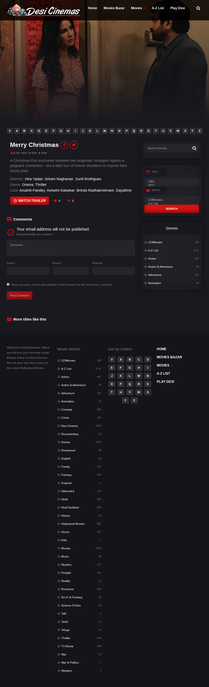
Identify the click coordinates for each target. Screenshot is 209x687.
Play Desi (177, 8)
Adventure (154, 274)
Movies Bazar (114, 8)
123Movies (155, 242)
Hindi (64, 499)
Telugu (65, 630)
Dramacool (68, 450)
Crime (65, 417)
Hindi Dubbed (70, 507)
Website (97, 263)
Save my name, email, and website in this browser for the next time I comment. (62, 284)
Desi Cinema (69, 425)
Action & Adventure (160, 266)
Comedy (66, 409)
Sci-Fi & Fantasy (71, 597)
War (63, 654)
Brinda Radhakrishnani (95, 190)
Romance (67, 589)
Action (152, 258)
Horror (65, 532)
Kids (64, 540)
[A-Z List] (172, 203)
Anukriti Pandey (32, 190)
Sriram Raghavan (59, 179)
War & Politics (70, 662)
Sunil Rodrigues (88, 179)
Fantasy (66, 474)
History (65, 515)
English (66, 458)
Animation (154, 283)
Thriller (41, 185)
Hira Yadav (34, 179)
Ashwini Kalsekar (60, 190)
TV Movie (67, 646)
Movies (136, 8)
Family (65, 466)
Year (155, 171)
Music (65, 556)
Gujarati (66, 483)
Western (66, 670)
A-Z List (158, 8)
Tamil (64, 621)
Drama (27, 185)
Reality (65, 581)
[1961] (172, 181)
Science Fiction (71, 605)
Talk (63, 613)
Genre (156, 190)
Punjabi (66, 572)
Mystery (66, 564)
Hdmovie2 (67, 491)
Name (11, 263)
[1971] (172, 185)
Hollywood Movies (72, 523)
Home (92, 8)
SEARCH (172, 208)
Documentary (70, 434)
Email (57, 263)
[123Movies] (172, 200)
